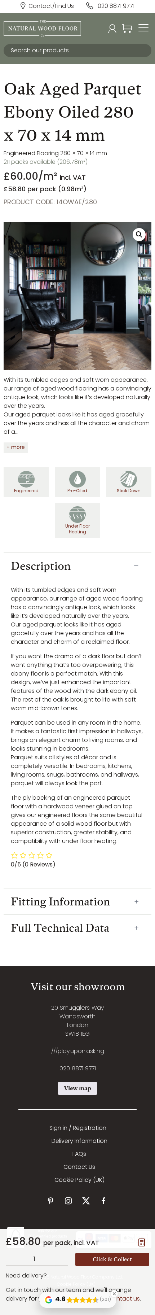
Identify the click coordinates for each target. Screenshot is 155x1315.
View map (77, 1088)
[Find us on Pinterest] (50, 1200)
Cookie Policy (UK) (79, 1180)
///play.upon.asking (77, 1051)
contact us (124, 1299)
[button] (139, 234)
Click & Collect (112, 1259)
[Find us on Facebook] (103, 1200)
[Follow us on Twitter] (85, 1200)
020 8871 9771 (116, 6)
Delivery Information (79, 1141)
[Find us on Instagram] (68, 1200)
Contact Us (79, 1167)
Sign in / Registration (77, 1128)
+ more (15, 448)
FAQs (79, 1154)
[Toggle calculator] (141, 1242)
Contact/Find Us (51, 6)
